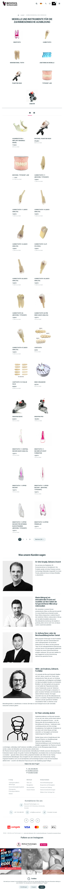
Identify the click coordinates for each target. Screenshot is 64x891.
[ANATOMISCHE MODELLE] (47, 55)
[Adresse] (21, 805)
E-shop (11, 780)
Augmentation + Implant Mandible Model (18, 140)
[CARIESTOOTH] (47, 34)
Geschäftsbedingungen (46, 782)
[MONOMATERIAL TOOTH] (17, 55)
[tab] (30, 113)
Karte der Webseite (28, 833)
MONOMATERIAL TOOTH (17, 62)
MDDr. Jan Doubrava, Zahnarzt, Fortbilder (46, 670)
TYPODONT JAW (47, 83)
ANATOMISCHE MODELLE (47, 62)
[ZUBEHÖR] (31, 96)
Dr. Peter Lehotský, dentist (45, 713)
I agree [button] (42, 887)
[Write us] (44, 812)
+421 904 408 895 (33, 769)
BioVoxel (29, 780)
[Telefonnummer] (46, 3)
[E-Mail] (50, 3)
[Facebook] (26, 820)
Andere (11, 793)
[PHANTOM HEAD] (17, 75)
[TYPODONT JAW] (47, 75)
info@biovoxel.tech (33, 770)
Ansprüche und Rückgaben (47, 785)
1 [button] (21, 539)
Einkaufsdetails (44, 780)
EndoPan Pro (38, 416)
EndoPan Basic (17, 416)
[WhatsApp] (38, 820)
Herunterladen (30, 787)
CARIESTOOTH (47, 42)
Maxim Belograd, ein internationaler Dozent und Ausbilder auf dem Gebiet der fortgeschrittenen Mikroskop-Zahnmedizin (46, 601)
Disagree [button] (34, 887)
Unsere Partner (31, 790)
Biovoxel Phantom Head (42, 138)
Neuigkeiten (30, 785)
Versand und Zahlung (46, 787)
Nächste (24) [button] (38, 539)
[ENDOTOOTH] (17, 34)
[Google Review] (32, 820)
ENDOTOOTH (17, 42)
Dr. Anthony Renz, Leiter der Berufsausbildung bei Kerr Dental (47, 634)
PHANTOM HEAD (17, 83)
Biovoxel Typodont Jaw (20, 175)
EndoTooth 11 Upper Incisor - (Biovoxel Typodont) (41, 487)
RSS (35, 833)
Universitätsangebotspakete (16, 787)
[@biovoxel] (18, 844)
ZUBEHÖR (32, 104)
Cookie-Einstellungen (41, 833)
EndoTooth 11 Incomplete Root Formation (40, 451)
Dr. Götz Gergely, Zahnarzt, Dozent (48, 562)
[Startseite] (10, 3)
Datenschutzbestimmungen (47, 790)
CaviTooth (38, 347)
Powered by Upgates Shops (54, 833)
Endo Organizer (39, 382)
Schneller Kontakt (33, 772)
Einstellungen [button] (23, 887)
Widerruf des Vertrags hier (47, 792)
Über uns (29, 782)
